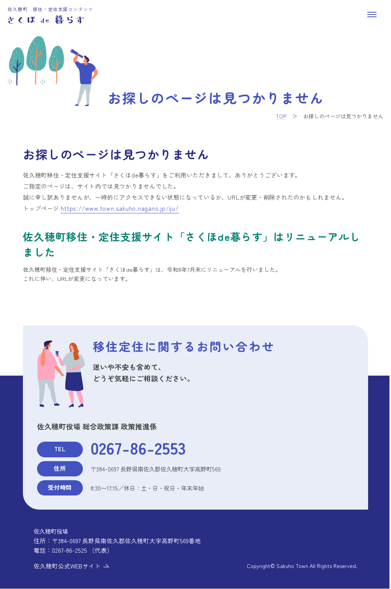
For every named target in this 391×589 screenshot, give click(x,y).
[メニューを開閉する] (371, 14)
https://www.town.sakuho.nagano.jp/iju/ (119, 208)
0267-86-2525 (69, 550)
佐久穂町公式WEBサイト (67, 566)
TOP (281, 116)
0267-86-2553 (138, 447)
